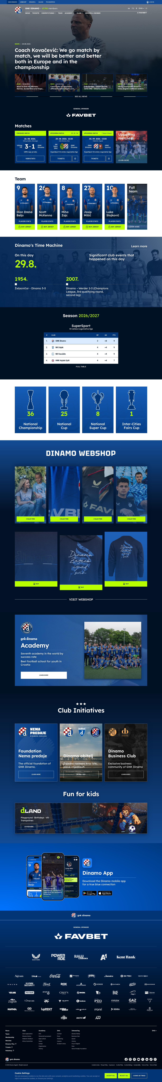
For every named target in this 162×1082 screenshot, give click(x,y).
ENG (140, 8)
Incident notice (61, 1043)
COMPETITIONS (48, 13)
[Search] (133, 8)
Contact (59, 1033)
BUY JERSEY (26, 227)
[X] (142, 1059)
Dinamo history (26, 1036)
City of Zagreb (76, 1043)
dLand (73, 1038)
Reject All (124, 1076)
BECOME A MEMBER (92, 13)
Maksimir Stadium (27, 1038)
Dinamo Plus (9, 1044)
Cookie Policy (119, 1065)
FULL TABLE (81, 367)
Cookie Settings (139, 1076)
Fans (73, 1046)
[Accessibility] (136, 8)
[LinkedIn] (146, 1059)
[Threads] (134, 1059)
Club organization (27, 1033)
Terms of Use (145, 1065)
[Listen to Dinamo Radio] (129, 8)
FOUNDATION (50, 2)
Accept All (110, 1076)
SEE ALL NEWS (81, 96)
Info (40, 1033)
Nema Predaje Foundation (79, 1048)
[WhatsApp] (155, 1059)
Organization (42, 1046)
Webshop (8, 1050)
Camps (41, 1043)
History (41, 1048)
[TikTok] (151, 1059)
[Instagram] (130, 1059)
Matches (8, 1040)
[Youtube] (138, 1059)
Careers (59, 1041)
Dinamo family (76, 1033)
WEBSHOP (23, 2)
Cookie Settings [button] (128, 1065)
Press (58, 1036)
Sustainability (137, 1065)
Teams (40, 1041)
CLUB (79, 13)
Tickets (8, 1047)
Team (7, 1034)
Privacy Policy (104, 1065)
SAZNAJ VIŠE (81, 774)
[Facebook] (126, 1059)
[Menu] (146, 8)
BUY (37, 584)
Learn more (139, 246)
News (7, 1031)
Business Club (76, 1036)
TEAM (60, 13)
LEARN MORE (43, 675)
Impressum (112, 1065)
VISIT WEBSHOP (81, 599)
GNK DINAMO (12, 2)
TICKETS (35, 13)
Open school (42, 1038)
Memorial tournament (45, 1036)
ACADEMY (68, 13)
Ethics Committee (27, 1041)
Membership (9, 1037)
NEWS (27, 13)
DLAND (41, 2)
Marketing (60, 1038)
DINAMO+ (32, 2)
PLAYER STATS (25, 221)
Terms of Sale (153, 1065)
